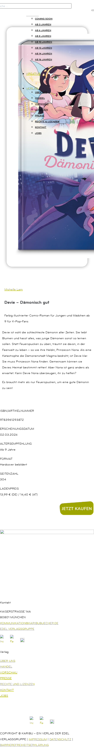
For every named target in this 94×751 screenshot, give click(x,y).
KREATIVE (33, 74)
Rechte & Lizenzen (47, 121)
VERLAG (32, 88)
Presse (39, 115)
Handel (40, 98)
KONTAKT (7, 690)
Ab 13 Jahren (43, 48)
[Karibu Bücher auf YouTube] (22, 641)
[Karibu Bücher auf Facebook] (12, 641)
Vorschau (42, 104)
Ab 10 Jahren (43, 42)
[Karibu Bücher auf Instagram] (1, 641)
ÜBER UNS (7, 661)
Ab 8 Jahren (43, 36)
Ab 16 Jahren (43, 59)
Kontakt (40, 127)
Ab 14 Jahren (43, 53)
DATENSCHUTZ (60, 739)
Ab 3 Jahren (43, 24)
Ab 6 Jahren (43, 30)
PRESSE (6, 678)
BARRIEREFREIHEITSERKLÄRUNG (24, 745)
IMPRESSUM (38, 739)
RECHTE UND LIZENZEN (17, 684)
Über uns (41, 92)
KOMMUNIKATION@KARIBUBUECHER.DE (29, 623)
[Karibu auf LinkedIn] (33, 641)
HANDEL (6, 666)
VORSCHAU (8, 672)
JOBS (38, 133)
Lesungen (41, 109)
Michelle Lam (13, 289)
